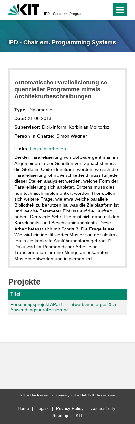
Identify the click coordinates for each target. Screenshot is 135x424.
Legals (42, 408)
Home (23, 408)
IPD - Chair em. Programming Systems (65, 14)
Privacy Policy (70, 408)
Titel (15, 294)
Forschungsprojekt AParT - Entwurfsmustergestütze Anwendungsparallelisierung (64, 307)
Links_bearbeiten (48, 148)
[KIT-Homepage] (23, 9)
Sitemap (60, 415)
